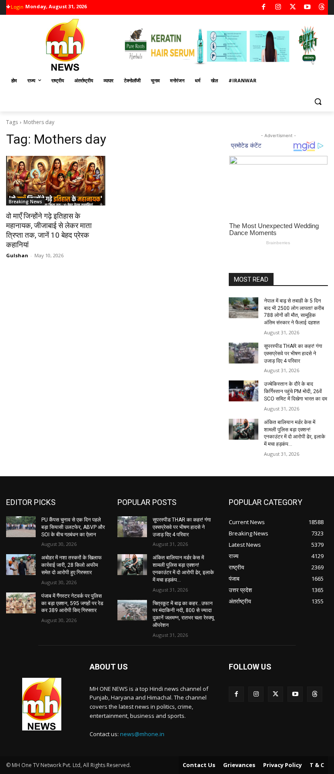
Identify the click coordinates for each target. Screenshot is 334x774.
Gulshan (17, 255)
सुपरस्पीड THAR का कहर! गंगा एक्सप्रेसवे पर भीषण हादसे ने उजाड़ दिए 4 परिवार (293, 353)
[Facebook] (263, 7)
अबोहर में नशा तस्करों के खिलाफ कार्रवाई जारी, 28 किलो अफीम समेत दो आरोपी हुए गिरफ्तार (71, 565)
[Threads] (322, 7)
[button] (317, 101)
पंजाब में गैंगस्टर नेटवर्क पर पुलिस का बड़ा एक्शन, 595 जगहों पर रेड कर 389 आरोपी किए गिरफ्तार (72, 603)
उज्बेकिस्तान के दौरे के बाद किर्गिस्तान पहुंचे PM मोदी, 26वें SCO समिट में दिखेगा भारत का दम (295, 391)
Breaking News (25, 202)
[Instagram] (278, 7)
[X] (293, 7)
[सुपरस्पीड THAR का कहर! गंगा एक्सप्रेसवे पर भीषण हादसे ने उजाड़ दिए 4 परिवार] (243, 353)
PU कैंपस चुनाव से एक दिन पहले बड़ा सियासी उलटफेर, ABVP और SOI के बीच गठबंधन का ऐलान (73, 527)
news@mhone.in (142, 734)
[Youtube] (307, 7)
